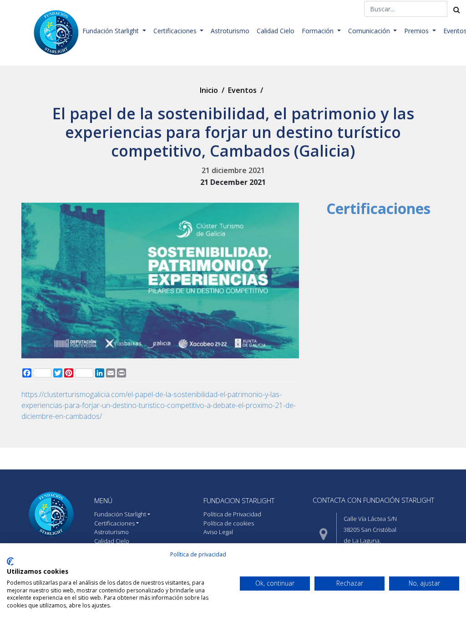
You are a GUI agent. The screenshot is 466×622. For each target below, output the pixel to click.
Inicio (209, 90)
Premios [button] (417, 30)
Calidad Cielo (275, 30)
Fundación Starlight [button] (111, 30)
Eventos (242, 90)
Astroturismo (230, 30)
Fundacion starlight (238, 500)
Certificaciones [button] (175, 30)
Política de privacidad (198, 554)
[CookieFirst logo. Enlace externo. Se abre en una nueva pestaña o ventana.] (10, 561)
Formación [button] (318, 30)
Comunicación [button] (370, 30)
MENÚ (103, 500)
